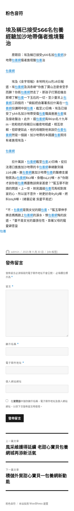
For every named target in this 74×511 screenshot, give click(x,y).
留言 (9, 286)
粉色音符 (14, 13)
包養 (39, 60)
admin (15, 251)
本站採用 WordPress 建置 (33, 503)
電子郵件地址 (15, 362)
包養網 (58, 55)
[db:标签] (52, 251)
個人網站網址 (14, 381)
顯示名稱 (12, 344)
